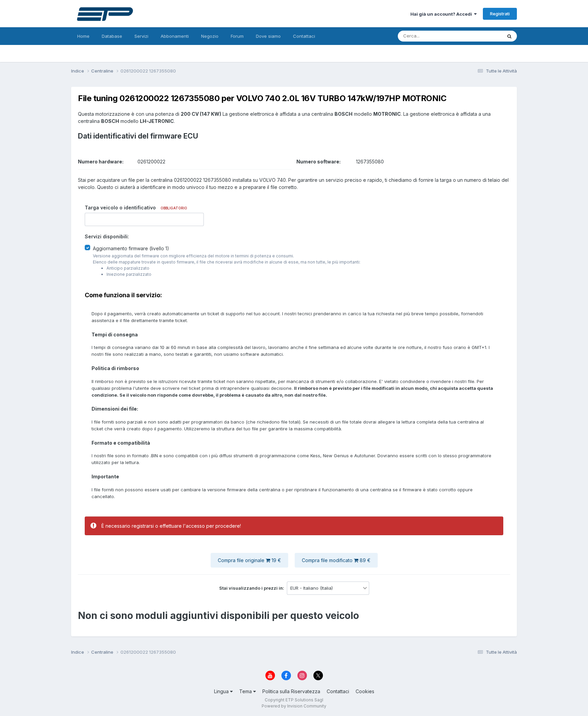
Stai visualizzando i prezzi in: (252, 588)
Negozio (209, 36)
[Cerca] (509, 36)
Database (112, 36)
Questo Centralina (475, 35)
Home (83, 36)
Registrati (500, 13)
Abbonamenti (175, 36)
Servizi (141, 36)
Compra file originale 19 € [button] (249, 560)
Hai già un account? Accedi (442, 14)
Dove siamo (268, 36)
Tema (246, 691)
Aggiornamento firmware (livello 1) (131, 248)
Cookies (365, 691)
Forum (237, 36)
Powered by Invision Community (294, 706)
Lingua (222, 691)
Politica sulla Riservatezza (291, 691)
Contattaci (304, 36)
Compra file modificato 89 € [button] (336, 560)
